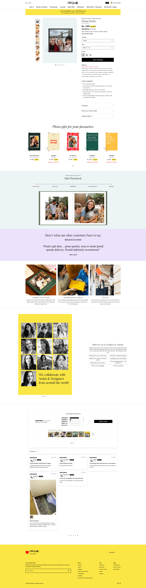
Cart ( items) (117, 3)
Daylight (53, 155)
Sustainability (81, 573)
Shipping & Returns (87, 116)
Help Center (101, 567)
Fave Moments (34, 155)
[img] (33, 457)
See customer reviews (87, 33)
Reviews (79, 567)
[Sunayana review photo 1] (43, 497)
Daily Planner (92, 157)
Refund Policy (116, 569)
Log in (107, 2)
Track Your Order (103, 569)
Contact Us (101, 565)
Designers (80, 569)
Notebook (53, 157)
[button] (85, 29)
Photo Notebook (34, 157)
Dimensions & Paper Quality (89, 111)
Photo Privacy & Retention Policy (85, 578)
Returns (101, 571)
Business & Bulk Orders (83, 571)
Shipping (101, 573)
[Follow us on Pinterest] (120, 583)
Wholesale (80, 575)
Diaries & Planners (41, 7)
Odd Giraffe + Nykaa (110, 7)
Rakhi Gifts (71, 7)
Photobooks (54, 7)
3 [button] (73, 535)
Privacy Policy (116, 565)
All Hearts (73, 155)
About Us (80, 565)
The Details (85, 105)
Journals (62, 7)
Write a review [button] (103, 421)
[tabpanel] (34, 145)
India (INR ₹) (111, 552)
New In (31, 7)
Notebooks (80, 7)
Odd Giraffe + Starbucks (94, 7)
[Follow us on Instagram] (117, 583)
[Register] (68, 571)
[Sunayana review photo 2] (31, 517)
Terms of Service (117, 567)
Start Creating (98, 60)
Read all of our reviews (73, 239)
